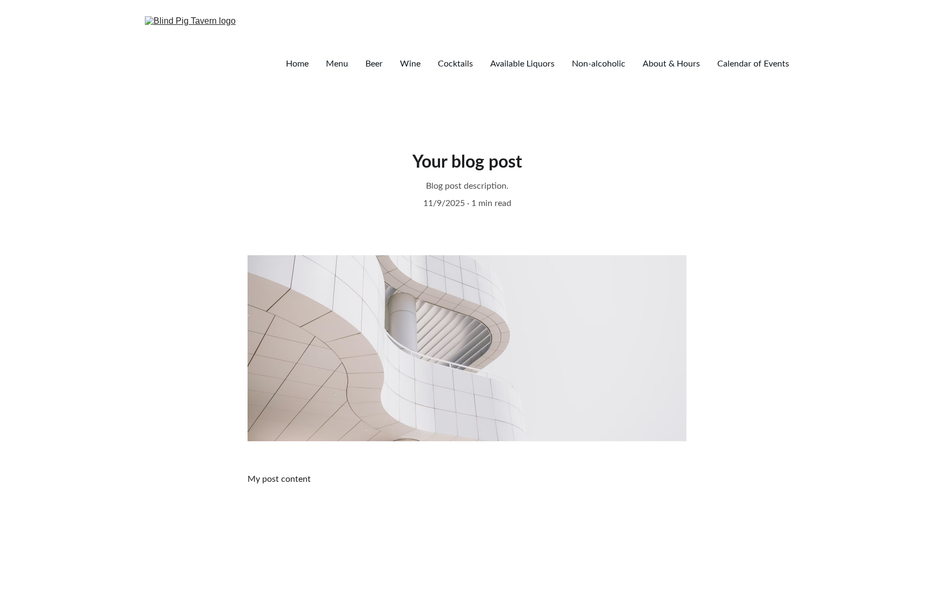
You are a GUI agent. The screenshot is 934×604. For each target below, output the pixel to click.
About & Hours (671, 63)
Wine (410, 63)
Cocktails (455, 63)
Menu (337, 63)
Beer (374, 63)
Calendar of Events (753, 63)
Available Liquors (522, 63)
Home (297, 63)
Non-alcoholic (598, 63)
